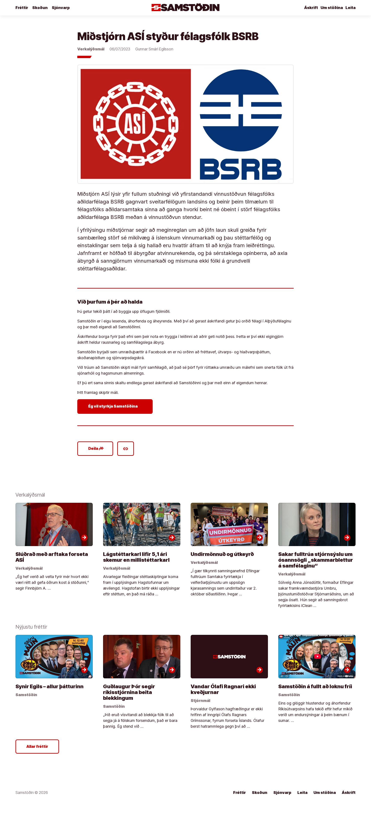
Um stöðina (332, 7)
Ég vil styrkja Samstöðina (115, 406)
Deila (96, 449)
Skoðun (40, 7)
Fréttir (21, 7)
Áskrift (311, 7)
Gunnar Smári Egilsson (154, 49)
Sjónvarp (61, 7)
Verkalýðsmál (90, 49)
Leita (350, 7)
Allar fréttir (37, 746)
